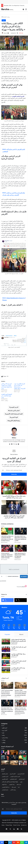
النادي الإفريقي (5, 779)
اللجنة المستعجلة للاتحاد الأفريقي (14, 414)
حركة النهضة (4, 784)
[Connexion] (23, 10)
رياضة (8, 17)
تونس (21, 781)
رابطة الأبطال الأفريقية (14, 420)
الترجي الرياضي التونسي (18, 96)
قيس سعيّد (14, 787)
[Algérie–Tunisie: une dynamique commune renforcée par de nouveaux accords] (21, 703)
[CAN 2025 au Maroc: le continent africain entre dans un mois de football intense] (7, 531)
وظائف (3, 742)
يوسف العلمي (13, 789)
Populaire (7, 634)
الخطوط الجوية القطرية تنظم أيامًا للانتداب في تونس (6, 396)
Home (3, 825)
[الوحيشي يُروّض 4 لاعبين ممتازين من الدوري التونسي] (6, 663)
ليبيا (19, 787)
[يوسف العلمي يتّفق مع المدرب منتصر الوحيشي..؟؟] (6, 670)
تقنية (3, 732)
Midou (5, 33)
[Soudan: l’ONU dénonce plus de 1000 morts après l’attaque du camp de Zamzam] (21, 685)
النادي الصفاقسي (13, 779)
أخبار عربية (4, 730)
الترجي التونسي (14, 407)
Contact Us (23, 825)
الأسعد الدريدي (12, 773)
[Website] (10, 444)
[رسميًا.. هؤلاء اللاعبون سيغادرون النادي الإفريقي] (6, 656)
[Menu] (26, 10)
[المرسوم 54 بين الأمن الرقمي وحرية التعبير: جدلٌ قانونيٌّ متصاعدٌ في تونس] (5, 757)
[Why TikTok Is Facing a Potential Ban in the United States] (5, 752)
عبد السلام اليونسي (5, 787)
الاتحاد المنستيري (21, 773)
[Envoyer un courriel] (8, 33)
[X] (14, 444)
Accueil (4, 17)
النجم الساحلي (21, 779)
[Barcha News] (7, 9)
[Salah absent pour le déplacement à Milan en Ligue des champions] (21, 548)
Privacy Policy (9, 825)
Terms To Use (16, 825)
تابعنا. (2, 794)
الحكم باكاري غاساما (14, 410)
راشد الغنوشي (12, 784)
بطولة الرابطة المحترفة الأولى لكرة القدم (10, 781)
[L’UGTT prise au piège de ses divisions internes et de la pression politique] (7, 685)
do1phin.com (23, 822)
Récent (21, 634)
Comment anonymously (13, 576)
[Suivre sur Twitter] (7, 33)
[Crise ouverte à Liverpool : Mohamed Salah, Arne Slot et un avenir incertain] (7, 548)
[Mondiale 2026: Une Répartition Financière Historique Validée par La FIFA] (21, 531)
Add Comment (24, 576)
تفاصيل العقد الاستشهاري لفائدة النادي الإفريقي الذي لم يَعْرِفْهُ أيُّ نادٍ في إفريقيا (18, 641)
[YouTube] (18, 444)
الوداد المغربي (14, 417)
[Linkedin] (16, 444)
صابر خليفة (19, 784)
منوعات (4, 740)
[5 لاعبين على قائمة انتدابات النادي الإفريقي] (6, 649)
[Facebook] (12, 444)
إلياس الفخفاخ (5, 773)
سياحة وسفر (5, 737)
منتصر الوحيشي (5, 789)
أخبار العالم (4, 728)
